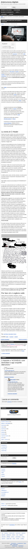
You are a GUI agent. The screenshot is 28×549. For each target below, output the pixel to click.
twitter (5, 87)
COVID (2, 74)
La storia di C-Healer (7, 46)
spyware (3, 538)
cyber (24, 53)
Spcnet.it (3, 488)
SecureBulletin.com (5, 492)
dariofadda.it (12, 524)
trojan (14, 538)
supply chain (9, 538)
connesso (9, 401)
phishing (8, 536)
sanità (15, 94)
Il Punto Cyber (4, 505)
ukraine (17, 538)
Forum (23, 350)
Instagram (3, 470)
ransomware (18, 536)
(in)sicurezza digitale (9, 2)
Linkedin (2, 474)
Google (17, 71)
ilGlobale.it (3, 495)
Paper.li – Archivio (4, 439)
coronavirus (3, 76)
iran (17, 534)
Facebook (11, 336)
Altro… (18, 12)
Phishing (3, 432)
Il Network (3, 14)
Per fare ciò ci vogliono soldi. (8, 47)
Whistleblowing (14, 545)
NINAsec (3, 503)
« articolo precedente (5, 339)
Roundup (3, 434)
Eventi (2, 437)
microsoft (3, 536)
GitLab (14, 118)
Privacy (2, 430)
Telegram (3, 476)
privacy (12, 536)
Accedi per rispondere (9, 377)
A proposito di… (4, 445)
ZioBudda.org (3, 490)
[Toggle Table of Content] (12, 44)
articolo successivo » (23, 339)
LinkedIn (16, 336)
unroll (19, 114)
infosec (13, 534)
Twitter (7, 336)
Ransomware (3, 425)
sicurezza (15, 53)
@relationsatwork (7, 118)
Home (2, 16)
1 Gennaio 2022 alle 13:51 (9, 370)
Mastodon (14, 463)
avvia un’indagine (7, 123)
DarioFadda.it (21, 545)
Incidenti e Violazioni (5, 421)
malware (21, 534)
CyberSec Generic (4, 435)
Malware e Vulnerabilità (7, 12)
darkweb (3, 534)
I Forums (11, 14)
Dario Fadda (12, 379)
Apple (20, 100)
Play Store (12, 71)
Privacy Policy (4, 448)
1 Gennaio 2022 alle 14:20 (12, 381)
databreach (9, 534)
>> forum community (5, 353)
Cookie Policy (3, 450)
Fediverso (12, 344)
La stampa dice (20, 543)
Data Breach (3, 428)
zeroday (22, 538)
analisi (14, 108)
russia (23, 536)
